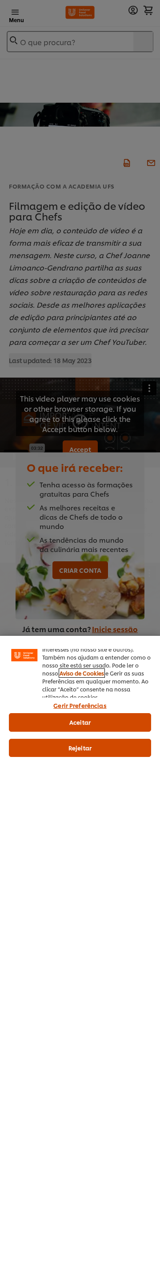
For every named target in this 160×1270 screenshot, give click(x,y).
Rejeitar (80, 748)
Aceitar (80, 722)
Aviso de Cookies (82, 673)
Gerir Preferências (79, 705)
